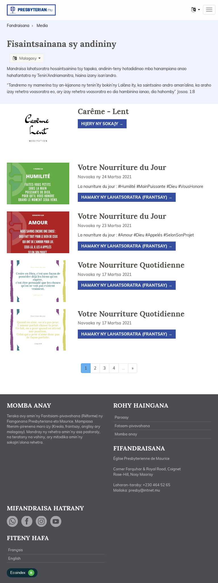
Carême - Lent (103, 111)
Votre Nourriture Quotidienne (131, 265)
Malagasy (28, 58)
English (14, 558)
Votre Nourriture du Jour (122, 167)
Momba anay (126, 434)
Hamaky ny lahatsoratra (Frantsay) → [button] (126, 197)
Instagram (41, 521)
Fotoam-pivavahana (132, 425)
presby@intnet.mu (144, 490)
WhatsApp (12, 521)
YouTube (56, 521)
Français (15, 550)
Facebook (27, 521)
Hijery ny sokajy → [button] (102, 123)
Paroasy (122, 417)
